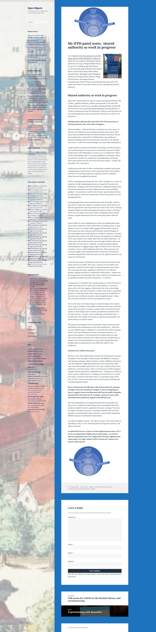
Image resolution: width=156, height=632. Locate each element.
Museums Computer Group (36, 386)
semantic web (41, 401)
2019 (29, 213)
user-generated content (36, 409)
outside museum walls (32, 394)
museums (33, 383)
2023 (29, 198)
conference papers (34, 356)
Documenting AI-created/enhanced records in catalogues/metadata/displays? (37, 42)
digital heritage (34, 372)
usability (43, 405)
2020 (29, 209)
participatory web (36, 396)
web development (36, 411)
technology (30, 405)
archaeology (40, 349)
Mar (37, 190)
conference (39, 354)
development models (32, 369)
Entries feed (31, 330)
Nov (39, 200)
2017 (29, 221)
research (39, 399)
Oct (36, 192)
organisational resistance (34, 392)
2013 (29, 237)
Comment (72, 517)
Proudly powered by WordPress (78, 628)
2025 (29, 190)
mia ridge (84, 487)
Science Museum (32, 401)
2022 (29, 202)
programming (32, 399)
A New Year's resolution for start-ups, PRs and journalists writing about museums (39, 280)
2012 (29, 241)
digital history (32, 374)
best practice (39, 351)
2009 (29, 252)
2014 (29, 233)
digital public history (84, 489)
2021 (29, 205)
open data (30, 390)
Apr (40, 225)
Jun (46, 194)
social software (34, 403)
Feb (35, 186)
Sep (33, 196)
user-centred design (33, 407)
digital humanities (34, 376)
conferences (31, 358)
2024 (29, 194)
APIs (35, 349)
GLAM (37, 378)
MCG (35, 380)
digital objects (44, 376)
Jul (28, 188)
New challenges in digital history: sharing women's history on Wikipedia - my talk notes (38, 303)
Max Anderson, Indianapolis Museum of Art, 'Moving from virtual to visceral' (38, 290)
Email (70, 553)
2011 (29, 245)
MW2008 (42, 388)
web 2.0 (30, 411)
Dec (41, 211)
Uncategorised (36, 405)
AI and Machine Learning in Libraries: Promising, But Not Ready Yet (37, 50)
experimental (32, 378)
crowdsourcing (40, 358)
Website (71, 561)
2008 (29, 256)
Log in (30, 326)
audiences (32, 351)
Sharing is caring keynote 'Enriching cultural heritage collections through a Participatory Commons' (38, 311)
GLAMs (93, 489)
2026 (29, 186)
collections (32, 354)
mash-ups (31, 380)
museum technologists (34, 388)
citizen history (100, 487)
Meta (91, 487)
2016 (29, 225)
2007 (29, 260)
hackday (41, 378)
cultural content (35, 361)
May (43, 205)
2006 (29, 264)
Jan (32, 194)
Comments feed (32, 333)
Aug (31, 200)
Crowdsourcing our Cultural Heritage (37, 138)
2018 (29, 217)
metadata (40, 380)
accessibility (30, 349)
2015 (29, 229)
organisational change (37, 390)
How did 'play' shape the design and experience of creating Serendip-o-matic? (38, 296)
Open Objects (35, 8)
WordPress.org (32, 336)
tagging (42, 403)
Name (70, 544)
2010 (29, 248)
